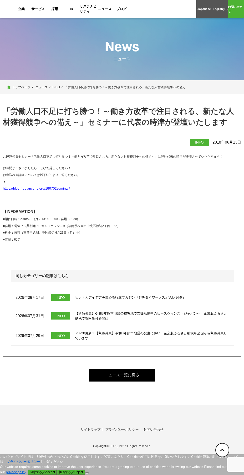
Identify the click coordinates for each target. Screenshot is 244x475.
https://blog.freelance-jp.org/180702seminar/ (36, 188)
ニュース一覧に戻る (122, 375)
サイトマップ (91, 429)
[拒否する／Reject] (87, 473)
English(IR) (220, 9)
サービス (38, 9)
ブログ (122, 9)
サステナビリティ (88, 8)
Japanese (204, 9)
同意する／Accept (42, 472)
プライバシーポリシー (122, 429)
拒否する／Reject (71, 472)
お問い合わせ (235, 9)
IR (71, 9)
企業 (21, 9)
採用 (54, 9)
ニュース (105, 9)
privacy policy (16, 472)
